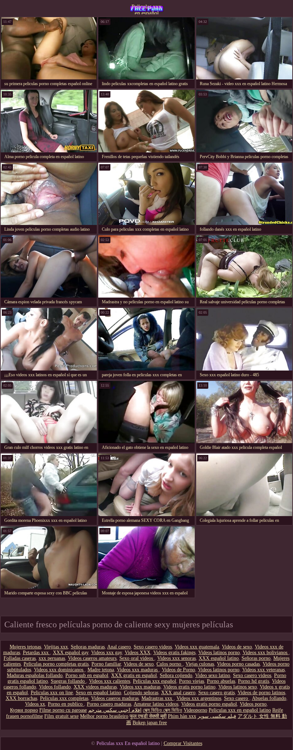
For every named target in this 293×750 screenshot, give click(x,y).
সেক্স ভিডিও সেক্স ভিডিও (162, 710)
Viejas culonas (199, 664)
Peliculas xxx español (154, 681)
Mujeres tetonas (25, 646)
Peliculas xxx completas (64, 698)
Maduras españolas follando (35, 675)
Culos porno (170, 664)
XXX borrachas (21, 698)
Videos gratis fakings (174, 652)
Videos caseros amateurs (92, 658)
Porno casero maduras (109, 704)
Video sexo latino (212, 675)
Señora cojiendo (176, 675)
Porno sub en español (86, 675)
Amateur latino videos (156, 704)
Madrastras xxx (157, 698)
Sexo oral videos (136, 658)
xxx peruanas (52, 658)
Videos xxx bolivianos (266, 652)
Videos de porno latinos (261, 692)
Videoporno (195, 710)
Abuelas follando (269, 698)
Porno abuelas (221, 681)
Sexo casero (236, 698)
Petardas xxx (36, 652)
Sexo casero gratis (216, 692)
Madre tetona (101, 669)
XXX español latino (219, 658)
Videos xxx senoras (176, 658)
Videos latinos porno (219, 652)
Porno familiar (106, 664)
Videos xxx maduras (138, 669)
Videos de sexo (237, 646)
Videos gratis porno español (209, 704)
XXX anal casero (178, 692)
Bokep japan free (150, 722)
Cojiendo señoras (141, 692)
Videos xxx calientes (109, 681)
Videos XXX (137, 652)
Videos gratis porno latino (189, 687)
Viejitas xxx (56, 646)
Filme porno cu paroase (63, 710)
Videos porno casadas (238, 664)
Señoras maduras (88, 646)
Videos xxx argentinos (199, 698)
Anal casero (119, 646)
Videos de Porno (178, 669)
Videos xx (35, 704)
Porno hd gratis (253, 681)
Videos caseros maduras (115, 698)
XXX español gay (70, 652)
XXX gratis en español (134, 675)
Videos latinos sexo (237, 687)
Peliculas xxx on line (52, 692)
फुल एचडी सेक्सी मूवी (148, 716)
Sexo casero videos (153, 646)
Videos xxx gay (106, 652)
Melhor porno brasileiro (104, 716)
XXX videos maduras (95, 687)
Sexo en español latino (98, 692)
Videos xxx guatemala (197, 646)
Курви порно (24, 710)
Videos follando (55, 687)
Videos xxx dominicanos (59, 669)
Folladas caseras (20, 658)
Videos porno (253, 704)
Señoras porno (256, 658)
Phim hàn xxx (182, 716)
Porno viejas (191, 681)
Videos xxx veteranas (263, 669)
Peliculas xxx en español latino (146, 9)
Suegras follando (68, 681)
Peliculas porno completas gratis (56, 664)
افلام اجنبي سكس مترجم (114, 710)
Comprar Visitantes (183, 743)
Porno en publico (66, 704)
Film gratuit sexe (61, 716)
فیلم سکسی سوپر (217, 716)
